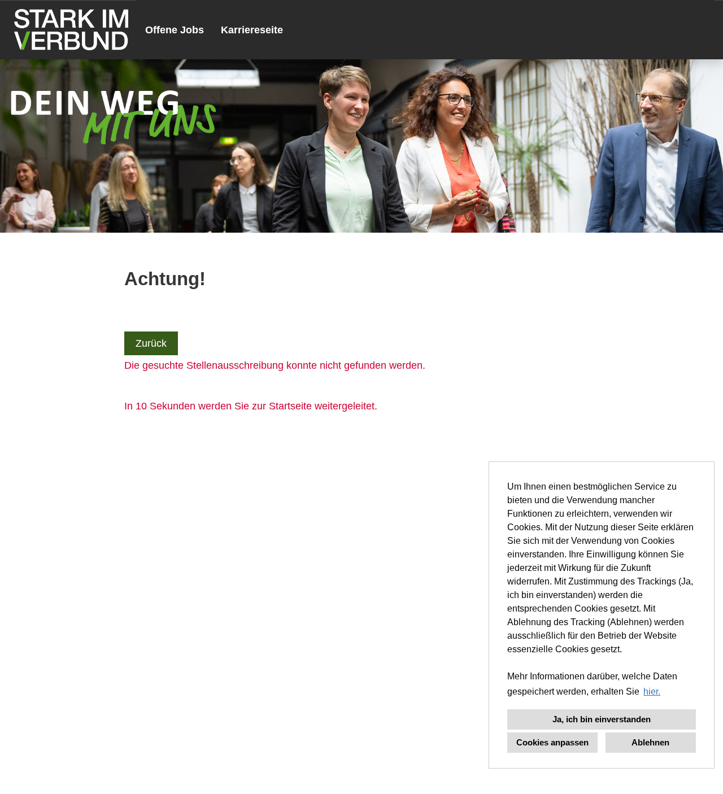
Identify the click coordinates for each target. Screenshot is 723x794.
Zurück (151, 343)
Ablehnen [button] (650, 742)
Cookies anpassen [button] (552, 742)
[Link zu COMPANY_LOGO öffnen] (71, 29)
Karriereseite (252, 30)
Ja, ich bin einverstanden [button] (601, 719)
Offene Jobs (174, 30)
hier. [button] (651, 691)
